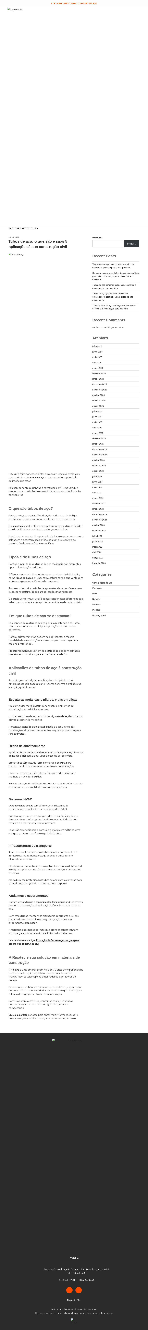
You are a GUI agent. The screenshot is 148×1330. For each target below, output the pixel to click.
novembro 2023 (99, 519)
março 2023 (97, 557)
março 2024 (97, 497)
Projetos (96, 609)
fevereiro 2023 (99, 563)
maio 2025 (97, 422)
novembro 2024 (99, 454)
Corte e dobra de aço (102, 582)
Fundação (97, 588)
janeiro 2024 (98, 508)
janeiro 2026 (98, 378)
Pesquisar (97, 237)
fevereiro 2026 (99, 373)
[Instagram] (78, 1290)
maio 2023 (97, 546)
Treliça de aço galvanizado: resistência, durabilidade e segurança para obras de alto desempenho (112, 296)
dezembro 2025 (99, 384)
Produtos (96, 604)
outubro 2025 (98, 395)
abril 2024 (96, 492)
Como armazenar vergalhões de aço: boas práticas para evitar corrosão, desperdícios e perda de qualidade (115, 276)
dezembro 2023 (99, 514)
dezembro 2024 (99, 449)
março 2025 (97, 432)
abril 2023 (96, 552)
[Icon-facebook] (69, 1290)
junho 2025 (97, 416)
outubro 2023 (98, 525)
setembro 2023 (99, 530)
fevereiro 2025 (99, 438)
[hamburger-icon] (137, 116)
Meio (94, 593)
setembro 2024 (99, 465)
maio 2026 (97, 357)
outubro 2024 (98, 460)
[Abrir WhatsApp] (140, 1322)
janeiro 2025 (98, 443)
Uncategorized (99, 615)
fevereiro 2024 (99, 503)
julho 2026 (97, 346)
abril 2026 (96, 362)
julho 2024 (97, 476)
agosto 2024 (98, 470)
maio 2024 (97, 487)
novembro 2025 (99, 389)
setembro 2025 (99, 400)
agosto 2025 (98, 405)
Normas (96, 598)
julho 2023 (97, 535)
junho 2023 (97, 541)
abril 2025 (96, 427)
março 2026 (97, 367)
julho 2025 (97, 411)
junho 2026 (97, 351)
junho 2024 (97, 481)
